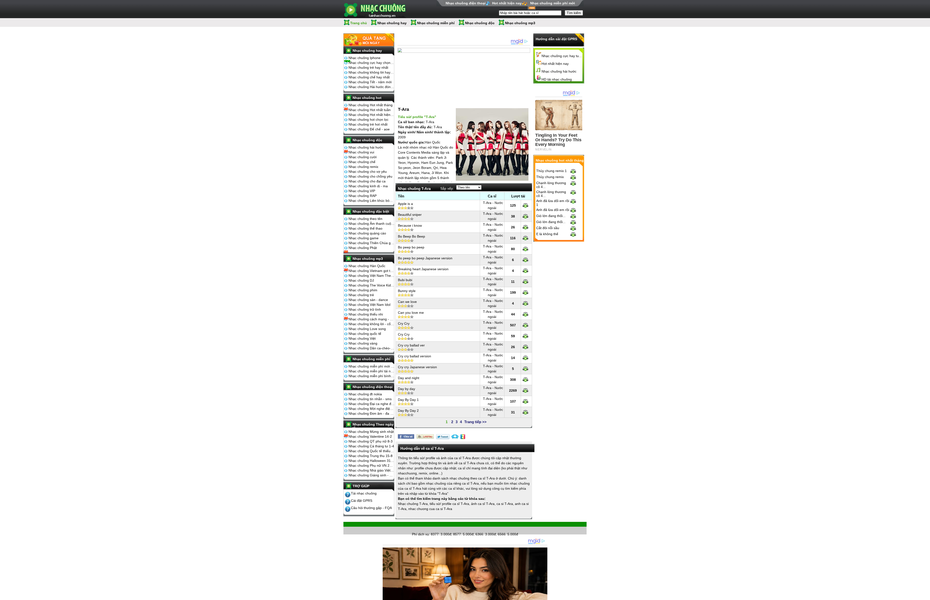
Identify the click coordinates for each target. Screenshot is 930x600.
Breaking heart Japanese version (423, 269)
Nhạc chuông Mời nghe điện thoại (372, 409)
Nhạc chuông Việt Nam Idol (369, 305)
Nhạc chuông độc (480, 23)
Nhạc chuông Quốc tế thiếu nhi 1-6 (372, 451)
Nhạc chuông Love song (367, 329)
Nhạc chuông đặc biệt (371, 211)
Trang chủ (358, 23)
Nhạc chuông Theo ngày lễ (373, 426)
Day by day (406, 389)
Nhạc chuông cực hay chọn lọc (372, 63)
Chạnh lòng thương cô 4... (551, 185)
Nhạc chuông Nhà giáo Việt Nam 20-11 (372, 470)
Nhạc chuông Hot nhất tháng (371, 105)
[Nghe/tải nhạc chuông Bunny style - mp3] (525, 292)
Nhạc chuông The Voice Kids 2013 (372, 285)
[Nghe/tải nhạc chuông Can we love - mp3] (525, 303)
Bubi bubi (405, 280)
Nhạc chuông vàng (363, 343)
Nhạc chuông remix (363, 167)
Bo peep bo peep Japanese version (425, 258)
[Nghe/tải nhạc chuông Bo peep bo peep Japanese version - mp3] (525, 259)
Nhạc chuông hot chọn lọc (368, 119)
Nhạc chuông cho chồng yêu (370, 176)
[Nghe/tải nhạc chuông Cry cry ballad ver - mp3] (525, 347)
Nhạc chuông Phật (363, 248)
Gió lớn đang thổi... (551, 216)
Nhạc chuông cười (363, 157)
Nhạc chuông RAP (363, 196)
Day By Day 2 (408, 410)
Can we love (407, 302)
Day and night (408, 378)
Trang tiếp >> (475, 422)
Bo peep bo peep (411, 247)
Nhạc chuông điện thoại (466, 3)
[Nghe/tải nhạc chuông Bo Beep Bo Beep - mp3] (525, 238)
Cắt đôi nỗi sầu (547, 228)
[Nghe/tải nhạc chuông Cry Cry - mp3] (525, 325)
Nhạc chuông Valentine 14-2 (370, 436)
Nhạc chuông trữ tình (365, 309)
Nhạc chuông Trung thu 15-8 (371, 456)
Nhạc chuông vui (361, 152)
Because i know (410, 225)
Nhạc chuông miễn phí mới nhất (372, 366)
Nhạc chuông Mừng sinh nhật (371, 432)
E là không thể (547, 234)
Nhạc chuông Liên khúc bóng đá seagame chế (372, 200)
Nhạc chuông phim (363, 290)
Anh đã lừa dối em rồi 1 (552, 203)
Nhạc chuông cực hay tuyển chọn (562, 56)
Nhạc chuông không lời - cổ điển (372, 324)
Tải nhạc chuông (364, 493)
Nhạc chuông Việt (362, 338)
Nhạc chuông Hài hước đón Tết (372, 87)
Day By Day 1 (408, 400)
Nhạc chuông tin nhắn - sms (370, 399)
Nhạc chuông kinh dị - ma (368, 186)
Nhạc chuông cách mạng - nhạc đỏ (372, 319)
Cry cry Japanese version (417, 367)
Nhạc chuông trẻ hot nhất (368, 124)
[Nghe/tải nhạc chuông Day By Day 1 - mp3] (525, 401)
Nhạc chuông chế (362, 162)
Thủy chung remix (550, 177)
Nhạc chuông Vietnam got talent (372, 271)
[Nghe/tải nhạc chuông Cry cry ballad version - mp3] (525, 357)
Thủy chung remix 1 (551, 171)
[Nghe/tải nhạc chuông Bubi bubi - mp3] (525, 281)
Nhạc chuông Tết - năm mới (370, 82)
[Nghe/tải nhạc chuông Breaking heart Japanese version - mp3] (525, 270)
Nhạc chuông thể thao (365, 228)
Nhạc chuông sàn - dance (368, 300)
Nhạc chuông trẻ (361, 295)
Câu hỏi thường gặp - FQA (371, 508)
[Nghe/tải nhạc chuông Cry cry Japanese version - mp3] (525, 368)
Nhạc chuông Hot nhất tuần (370, 110)
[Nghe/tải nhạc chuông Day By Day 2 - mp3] (525, 412)
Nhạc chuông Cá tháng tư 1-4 (371, 446)
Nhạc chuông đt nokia (365, 394)
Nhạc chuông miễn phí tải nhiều (372, 371)
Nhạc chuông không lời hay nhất (372, 72)
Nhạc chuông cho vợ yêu (368, 171)
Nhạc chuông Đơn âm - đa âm (372, 413)
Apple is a (405, 204)
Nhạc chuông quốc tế (365, 334)
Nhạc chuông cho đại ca (367, 181)
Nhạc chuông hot (367, 98)
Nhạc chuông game (364, 238)
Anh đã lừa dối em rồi (552, 210)
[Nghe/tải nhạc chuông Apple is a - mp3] (525, 205)
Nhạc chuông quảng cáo (367, 233)
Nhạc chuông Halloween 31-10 (372, 461)
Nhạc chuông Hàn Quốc (367, 266)
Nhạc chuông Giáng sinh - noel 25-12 (372, 475)
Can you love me (411, 313)
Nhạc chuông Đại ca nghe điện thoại (372, 404)
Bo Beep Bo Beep (411, 236)
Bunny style (407, 291)
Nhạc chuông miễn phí (436, 23)
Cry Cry (404, 323)
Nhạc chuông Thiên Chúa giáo (372, 243)
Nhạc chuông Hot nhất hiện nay (372, 115)
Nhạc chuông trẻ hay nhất (368, 67)
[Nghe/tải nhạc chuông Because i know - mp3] (525, 227)
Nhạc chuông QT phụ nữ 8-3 (371, 441)
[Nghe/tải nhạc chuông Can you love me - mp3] (525, 314)
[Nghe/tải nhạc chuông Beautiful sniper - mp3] (525, 216)
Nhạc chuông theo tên (365, 219)
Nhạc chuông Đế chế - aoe (369, 129)
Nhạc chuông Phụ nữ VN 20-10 (372, 465)
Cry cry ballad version (414, 356)
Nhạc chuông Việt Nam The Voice (372, 276)
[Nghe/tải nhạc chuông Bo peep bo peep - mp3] (525, 249)
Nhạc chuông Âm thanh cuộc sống (372, 223)
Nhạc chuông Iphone (364, 58)
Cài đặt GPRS (361, 500)
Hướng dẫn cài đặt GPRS (556, 39)
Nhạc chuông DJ (361, 280)
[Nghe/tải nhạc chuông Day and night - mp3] (525, 379)
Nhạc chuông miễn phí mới (552, 3)
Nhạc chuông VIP (362, 191)
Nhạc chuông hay (392, 23)
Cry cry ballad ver (411, 345)
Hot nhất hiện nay (507, 3)
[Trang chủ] (374, 9)
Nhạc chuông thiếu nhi (366, 314)
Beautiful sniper (410, 215)
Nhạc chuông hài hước (366, 147)
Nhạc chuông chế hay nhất (369, 77)
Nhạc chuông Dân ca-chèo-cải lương (372, 348)
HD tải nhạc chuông (557, 79)
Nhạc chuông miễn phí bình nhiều (372, 376)
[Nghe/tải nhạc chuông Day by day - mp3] (525, 390)
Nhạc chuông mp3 (520, 23)
